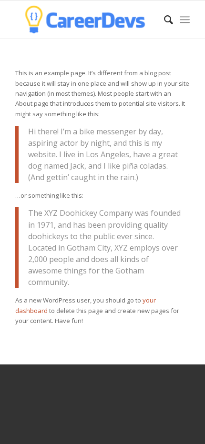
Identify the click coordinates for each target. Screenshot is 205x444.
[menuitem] (163, 19)
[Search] (163, 19)
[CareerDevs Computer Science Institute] (84, 19)
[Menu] (185, 19)
